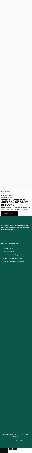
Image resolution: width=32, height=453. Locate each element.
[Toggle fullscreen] (10, 449)
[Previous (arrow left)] (2, 451)
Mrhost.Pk (19, 441)
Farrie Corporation (18, 434)
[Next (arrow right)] (6, 451)
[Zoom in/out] (15, 449)
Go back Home (8, 213)
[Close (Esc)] (2, 449)
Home (3, 193)
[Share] (6, 449)
